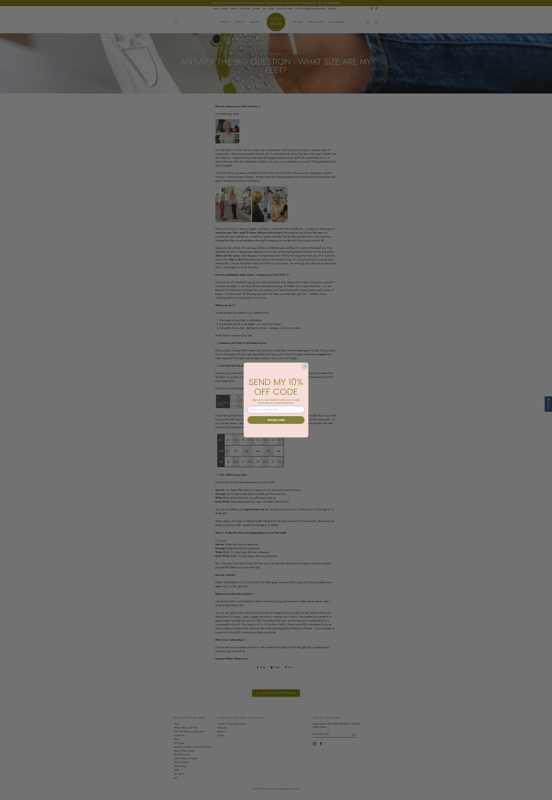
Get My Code (276, 420)
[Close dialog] (304, 366)
